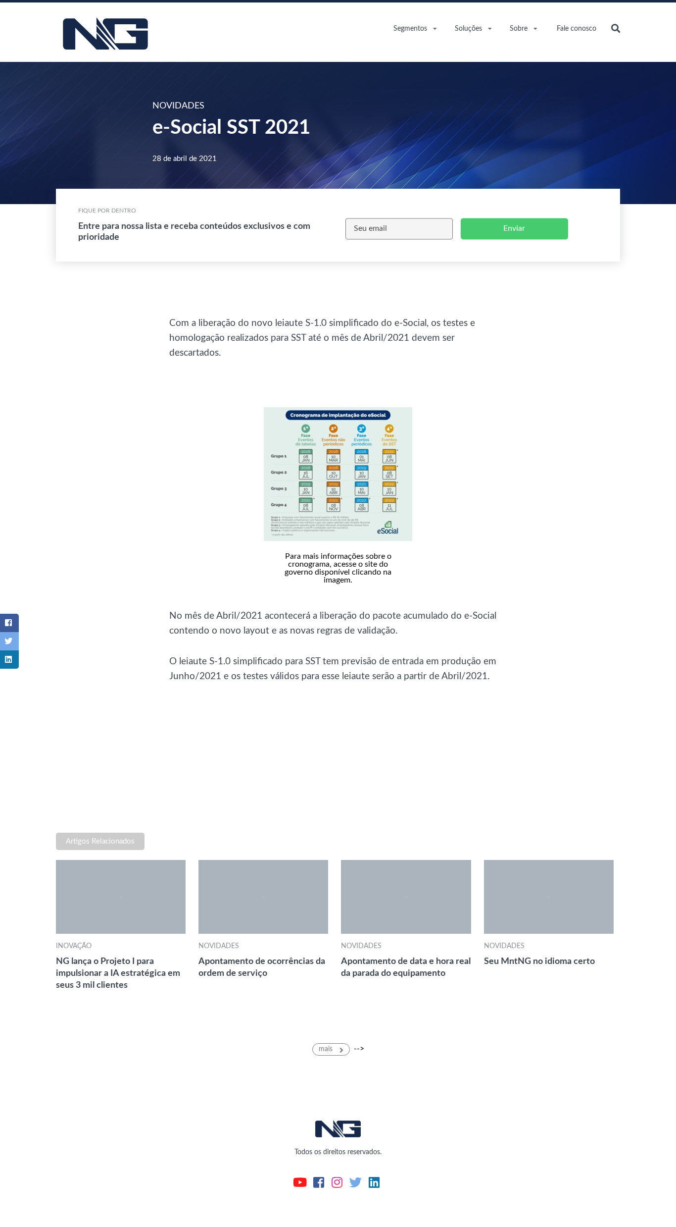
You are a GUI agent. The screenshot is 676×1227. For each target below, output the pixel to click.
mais (327, 1049)
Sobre (519, 28)
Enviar (514, 228)
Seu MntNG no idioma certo (539, 961)
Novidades (218, 946)
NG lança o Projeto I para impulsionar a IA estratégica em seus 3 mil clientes (118, 973)
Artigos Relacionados (100, 841)
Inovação (74, 946)
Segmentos (410, 28)
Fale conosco (576, 28)
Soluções (468, 28)
